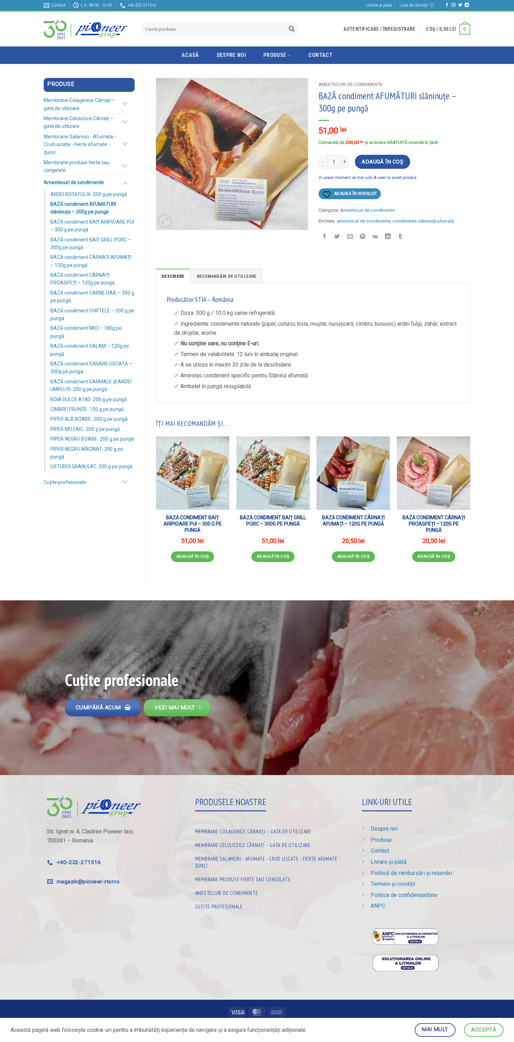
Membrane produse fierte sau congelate (76, 166)
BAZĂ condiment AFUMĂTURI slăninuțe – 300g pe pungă (83, 208)
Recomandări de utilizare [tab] (227, 276)
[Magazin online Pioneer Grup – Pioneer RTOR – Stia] (86, 29)
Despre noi (231, 55)
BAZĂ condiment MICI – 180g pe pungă (86, 332)
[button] (379, 29)
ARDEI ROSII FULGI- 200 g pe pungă (88, 194)
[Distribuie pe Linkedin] (388, 237)
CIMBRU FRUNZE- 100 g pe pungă (87, 409)
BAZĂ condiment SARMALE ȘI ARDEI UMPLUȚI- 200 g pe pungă (90, 385)
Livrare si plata (379, 5)
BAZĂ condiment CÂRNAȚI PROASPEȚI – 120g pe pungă (82, 278)
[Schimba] (125, 104)
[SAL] (405, 936)
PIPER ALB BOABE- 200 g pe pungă (89, 419)
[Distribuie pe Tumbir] (400, 237)
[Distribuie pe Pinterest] (362, 237)
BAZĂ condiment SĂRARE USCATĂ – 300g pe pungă (91, 367)
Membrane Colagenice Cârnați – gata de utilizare (79, 104)
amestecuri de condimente (364, 221)
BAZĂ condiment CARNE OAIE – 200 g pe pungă (92, 296)
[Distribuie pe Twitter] (337, 237)
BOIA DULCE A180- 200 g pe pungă (88, 399)
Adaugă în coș (382, 162)
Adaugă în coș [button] (192, 556)
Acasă (190, 55)
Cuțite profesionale (65, 482)
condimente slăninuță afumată (423, 221)
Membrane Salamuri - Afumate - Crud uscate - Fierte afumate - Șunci (80, 144)
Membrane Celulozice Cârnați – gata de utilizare (78, 122)
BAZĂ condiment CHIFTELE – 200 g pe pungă (92, 314)
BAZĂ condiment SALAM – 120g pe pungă (89, 349)
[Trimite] (292, 29)
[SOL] (405, 962)
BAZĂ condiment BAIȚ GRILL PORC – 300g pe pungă (90, 243)
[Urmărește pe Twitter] (460, 5)
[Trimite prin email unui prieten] (350, 237)
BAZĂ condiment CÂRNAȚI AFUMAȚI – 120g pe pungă (90, 261)
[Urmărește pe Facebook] (447, 5)
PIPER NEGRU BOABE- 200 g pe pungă (92, 439)
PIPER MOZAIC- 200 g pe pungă (85, 429)
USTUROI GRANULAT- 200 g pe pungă (91, 466)
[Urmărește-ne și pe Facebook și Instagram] (453, 5)
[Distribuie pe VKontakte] (375, 237)
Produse (274, 55)
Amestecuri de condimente (74, 182)
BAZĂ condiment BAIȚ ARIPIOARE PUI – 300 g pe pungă (92, 225)
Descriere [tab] (173, 276)
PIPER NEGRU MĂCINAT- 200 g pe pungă (86, 453)
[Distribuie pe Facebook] (324, 237)
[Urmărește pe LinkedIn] (467, 5)
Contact (320, 55)
